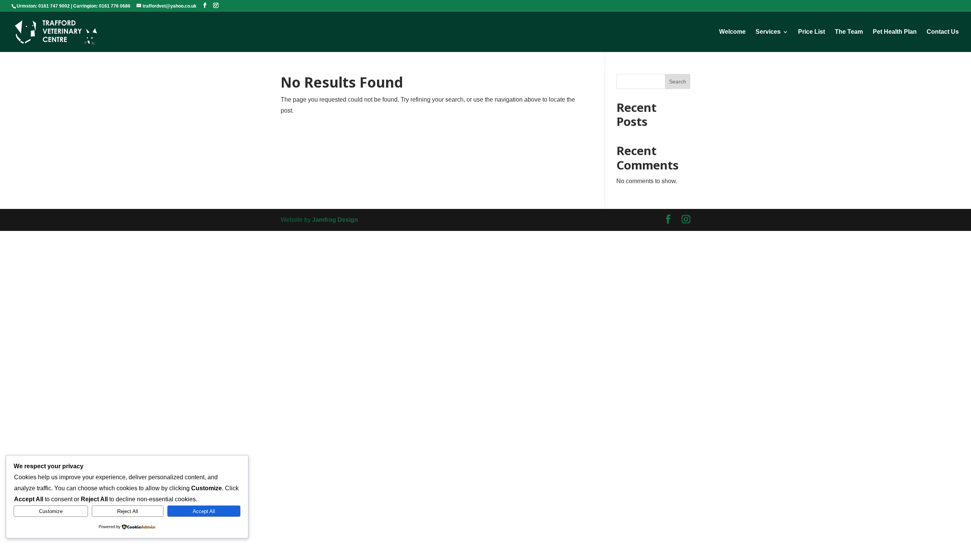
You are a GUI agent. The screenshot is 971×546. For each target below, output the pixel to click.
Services (768, 32)
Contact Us (943, 32)
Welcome (732, 32)
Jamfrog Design (335, 220)
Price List (811, 32)
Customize (51, 511)
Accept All (204, 511)
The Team (849, 32)
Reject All (127, 511)
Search (677, 81)
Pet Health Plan (895, 32)
